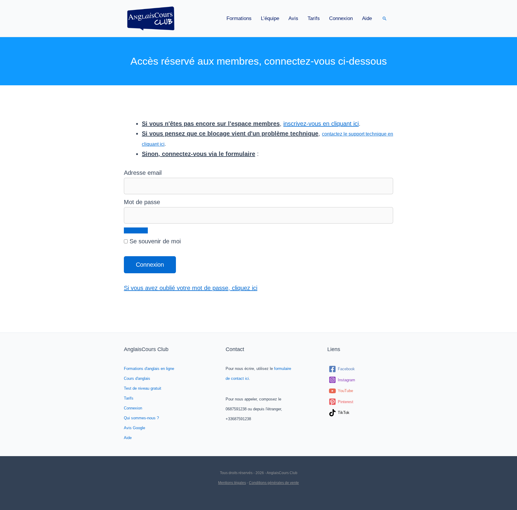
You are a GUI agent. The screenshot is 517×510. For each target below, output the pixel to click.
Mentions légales (232, 483)
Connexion (341, 18)
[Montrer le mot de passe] (136, 230)
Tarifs (314, 18)
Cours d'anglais (137, 378)
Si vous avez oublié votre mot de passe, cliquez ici (190, 288)
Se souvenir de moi (154, 241)
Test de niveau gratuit (142, 388)
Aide (367, 18)
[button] (384, 18)
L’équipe (270, 18)
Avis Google (134, 428)
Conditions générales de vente (274, 483)
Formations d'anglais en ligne (149, 368)
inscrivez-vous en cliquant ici (321, 123)
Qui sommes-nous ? (141, 418)
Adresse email (143, 172)
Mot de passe (142, 202)
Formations (239, 18)
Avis (293, 18)
